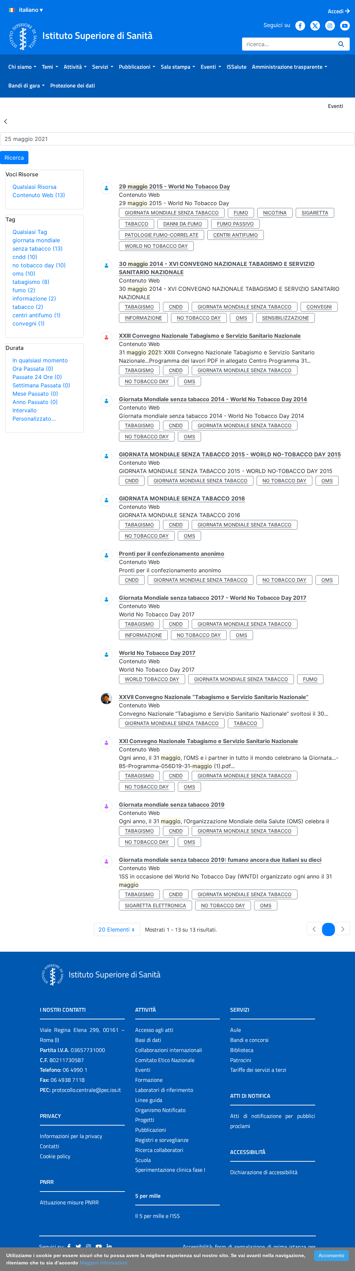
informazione (34, 298)
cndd (24, 256)
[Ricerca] (341, 44)
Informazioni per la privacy (71, 1136)
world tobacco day (152, 679)
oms (23, 273)
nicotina (275, 213)
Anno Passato (35, 401)
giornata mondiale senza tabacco (172, 213)
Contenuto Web (38, 195)
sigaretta (315, 213)
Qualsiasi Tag (29, 231)
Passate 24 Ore (37, 376)
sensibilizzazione (285, 318)
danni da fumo (182, 224)
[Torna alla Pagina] (5, 121)
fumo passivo (235, 224)
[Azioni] (11, 10)
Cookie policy (55, 1156)
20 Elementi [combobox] (114, 929)
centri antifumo (36, 315)
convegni (28, 323)
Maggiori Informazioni (103, 1262)
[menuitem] (22, 67)
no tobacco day (39, 265)
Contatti (49, 1146)
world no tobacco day (156, 246)
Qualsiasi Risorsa (34, 186)
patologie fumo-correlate (161, 235)
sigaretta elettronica (155, 905)
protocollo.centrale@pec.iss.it (86, 1090)
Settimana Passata (41, 385)
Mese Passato (35, 393)
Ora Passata (32, 368)
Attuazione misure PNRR (69, 1202)
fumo (23, 290)
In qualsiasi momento (40, 360)
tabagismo (31, 281)
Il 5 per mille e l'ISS (157, 1216)
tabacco (27, 306)
